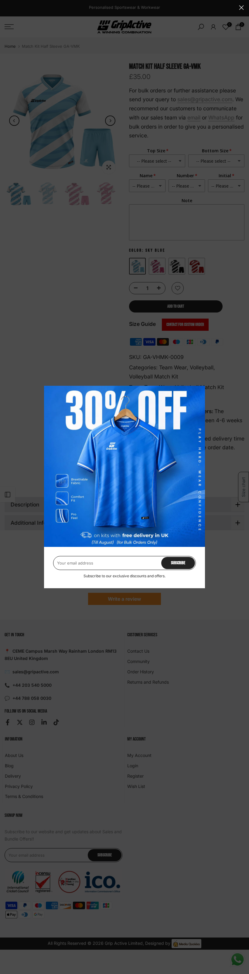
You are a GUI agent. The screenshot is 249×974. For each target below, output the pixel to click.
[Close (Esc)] (241, 7)
